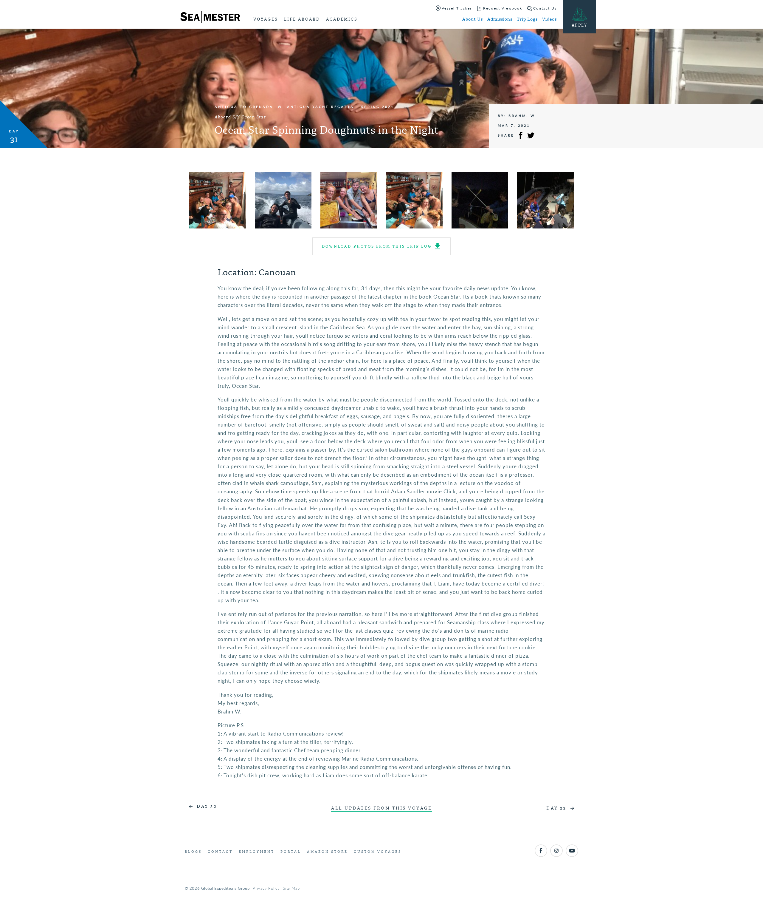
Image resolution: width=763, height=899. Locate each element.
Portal (290, 851)
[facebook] (541, 850)
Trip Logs (527, 19)
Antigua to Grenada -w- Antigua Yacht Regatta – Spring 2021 (304, 106)
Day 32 (556, 808)
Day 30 (207, 806)
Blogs (193, 851)
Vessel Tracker (457, 8)
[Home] (210, 18)
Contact (220, 851)
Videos (549, 19)
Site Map (291, 888)
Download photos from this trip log (377, 246)
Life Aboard (302, 19)
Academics (342, 19)
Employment (257, 851)
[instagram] (556, 850)
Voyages (265, 19)
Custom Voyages (377, 851)
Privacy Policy (266, 888)
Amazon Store (327, 851)
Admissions (499, 19)
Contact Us (545, 8)
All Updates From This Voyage (381, 808)
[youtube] (572, 850)
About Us (472, 19)
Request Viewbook (502, 8)
